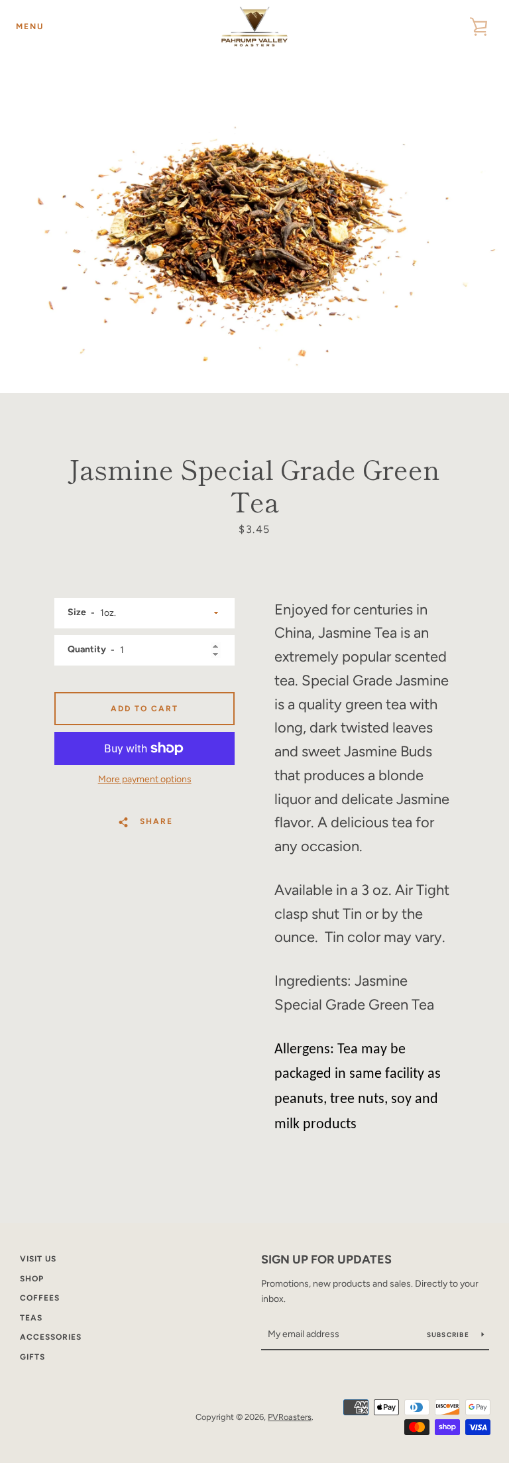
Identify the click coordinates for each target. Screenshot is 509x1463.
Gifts (32, 1357)
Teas (31, 1317)
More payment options (145, 779)
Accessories (51, 1337)
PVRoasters (289, 1417)
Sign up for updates (326, 1259)
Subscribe (449, 1334)
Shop (32, 1278)
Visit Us (38, 1258)
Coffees (40, 1298)
